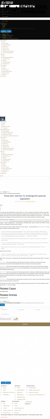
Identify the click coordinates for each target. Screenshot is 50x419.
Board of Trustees (6, 29)
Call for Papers (5, 70)
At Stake (4, 60)
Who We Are (4, 24)
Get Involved (4, 65)
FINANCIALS (6, 394)
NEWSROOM (29, 401)
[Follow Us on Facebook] (29, 405)
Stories (2, 54)
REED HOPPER (30, 201)
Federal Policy (5, 48)
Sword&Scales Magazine (7, 57)
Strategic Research (6, 45)
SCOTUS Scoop (6, 59)
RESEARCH (20, 392)
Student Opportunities (7, 71)
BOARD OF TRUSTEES (8, 392)
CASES (18, 387)
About (3, 26)
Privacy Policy (4, 417)
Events (3, 66)
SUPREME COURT (21, 399)
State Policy (5, 46)
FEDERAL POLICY (21, 397)
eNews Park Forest (42, 226)
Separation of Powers (7, 37)
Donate (1, 23)
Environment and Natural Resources (10, 38)
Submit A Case (5, 73)
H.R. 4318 (2, 279)
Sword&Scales (6, 405)
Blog (3, 56)
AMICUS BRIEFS (21, 390)
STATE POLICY (20, 394)
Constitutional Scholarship (8, 51)
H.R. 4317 (2, 272)
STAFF (4, 390)
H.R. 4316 (2, 266)
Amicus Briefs (5, 43)
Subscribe (4, 74)
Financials (4, 30)
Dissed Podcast (5, 63)
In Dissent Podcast (6, 62)
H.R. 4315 (2, 262)
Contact (8, 382)
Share (1, 205)
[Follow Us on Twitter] (29, 406)
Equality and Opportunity (7, 35)
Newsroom (3, 76)
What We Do (4, 40)
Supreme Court (5, 49)
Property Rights (5, 34)
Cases (3, 41)
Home (1, 192)
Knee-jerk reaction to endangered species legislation (10, 193)
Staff (3, 27)
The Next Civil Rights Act (7, 52)
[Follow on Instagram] (29, 409)
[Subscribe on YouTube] (29, 408)
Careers (4, 68)
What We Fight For (5, 32)
